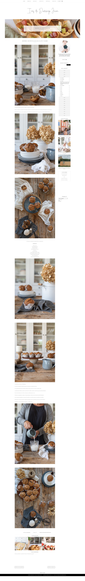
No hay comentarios (27, 532)
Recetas (46, 532)
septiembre (62, 85)
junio (61, 88)
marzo (61, 92)
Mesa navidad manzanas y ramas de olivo (42, 28)
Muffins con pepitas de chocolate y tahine (64, 82)
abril (61, 91)
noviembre (62, 79)
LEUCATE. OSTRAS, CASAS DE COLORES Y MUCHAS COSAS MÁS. (64, 136)
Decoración (64, 175)
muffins (43, 532)
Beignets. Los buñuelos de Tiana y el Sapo (64, 153)
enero (61, 95)
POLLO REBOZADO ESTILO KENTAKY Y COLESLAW (64, 84)
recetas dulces (49, 532)
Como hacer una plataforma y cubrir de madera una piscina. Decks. (64, 168)
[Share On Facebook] (33, 532)
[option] (42, 28)
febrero (61, 94)
